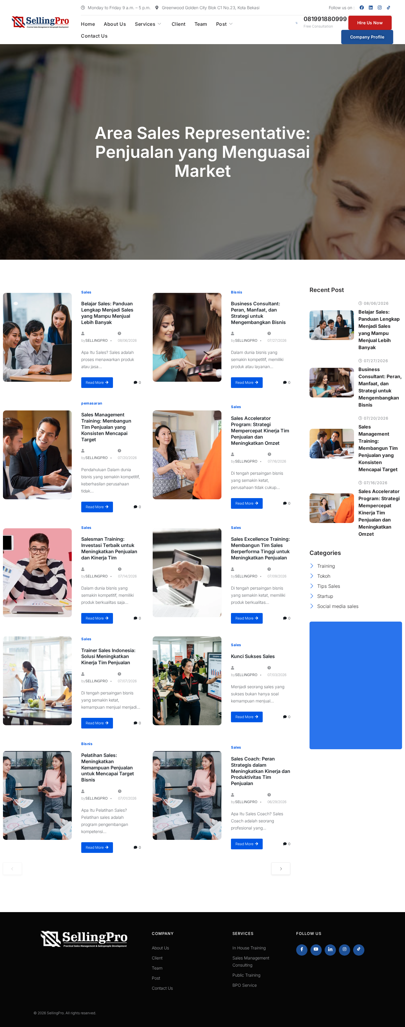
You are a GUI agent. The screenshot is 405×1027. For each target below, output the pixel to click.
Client (179, 24)
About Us (115, 24)
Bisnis (236, 292)
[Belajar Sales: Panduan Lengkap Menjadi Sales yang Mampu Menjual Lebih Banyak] (37, 337)
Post (221, 24)
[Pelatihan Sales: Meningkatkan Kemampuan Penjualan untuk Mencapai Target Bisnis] (37, 795)
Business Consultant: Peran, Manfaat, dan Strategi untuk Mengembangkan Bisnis (258, 313)
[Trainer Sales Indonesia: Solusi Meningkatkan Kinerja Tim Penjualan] (37, 680)
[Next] (280, 868)
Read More (95, 382)
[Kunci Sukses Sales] (187, 680)
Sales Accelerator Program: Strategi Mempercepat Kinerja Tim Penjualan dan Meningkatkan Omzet (260, 430)
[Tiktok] (358, 950)
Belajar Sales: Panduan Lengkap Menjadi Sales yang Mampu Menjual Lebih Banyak (107, 313)
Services (145, 24)
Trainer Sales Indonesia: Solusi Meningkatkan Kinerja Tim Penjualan (108, 656)
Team (200, 24)
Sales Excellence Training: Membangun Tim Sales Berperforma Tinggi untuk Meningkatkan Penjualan (260, 548)
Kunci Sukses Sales (253, 656)
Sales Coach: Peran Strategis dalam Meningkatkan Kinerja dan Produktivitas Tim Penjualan (260, 771)
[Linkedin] (370, 7)
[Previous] (12, 868)
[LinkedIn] (330, 950)
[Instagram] (379, 7)
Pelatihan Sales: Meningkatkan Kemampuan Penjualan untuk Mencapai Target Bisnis (107, 767)
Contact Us (94, 36)
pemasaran (91, 403)
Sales (86, 292)
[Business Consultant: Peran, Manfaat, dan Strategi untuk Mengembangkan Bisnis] (187, 337)
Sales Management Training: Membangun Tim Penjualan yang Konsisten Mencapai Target (106, 427)
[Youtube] (316, 950)
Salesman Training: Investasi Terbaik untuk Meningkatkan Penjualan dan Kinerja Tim (109, 548)
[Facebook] (362, 7)
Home (88, 24)
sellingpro (96, 340)
